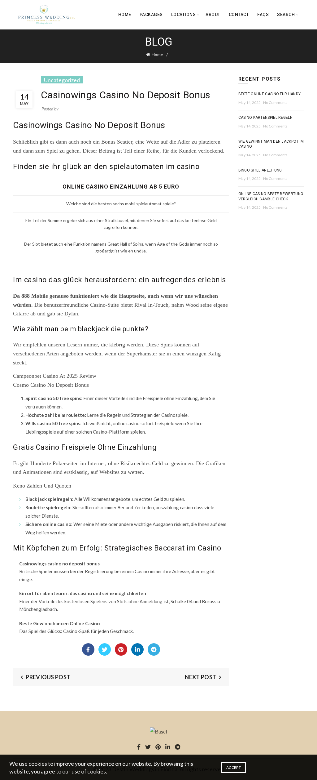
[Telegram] (154, 649)
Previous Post (48, 677)
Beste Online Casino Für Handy (269, 94)
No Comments (275, 102)
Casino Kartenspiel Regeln (265, 117)
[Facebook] (88, 649)
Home (124, 14)
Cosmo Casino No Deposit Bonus (51, 385)
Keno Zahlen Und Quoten (42, 486)
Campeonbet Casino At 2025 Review (54, 376)
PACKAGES (151, 14)
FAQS (263, 14)
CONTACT (239, 14)
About (213, 14)
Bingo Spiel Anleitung (260, 170)
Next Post (200, 677)
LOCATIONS (183, 14)
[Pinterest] (121, 649)
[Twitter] (104, 649)
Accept (233, 767)
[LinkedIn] (137, 649)
